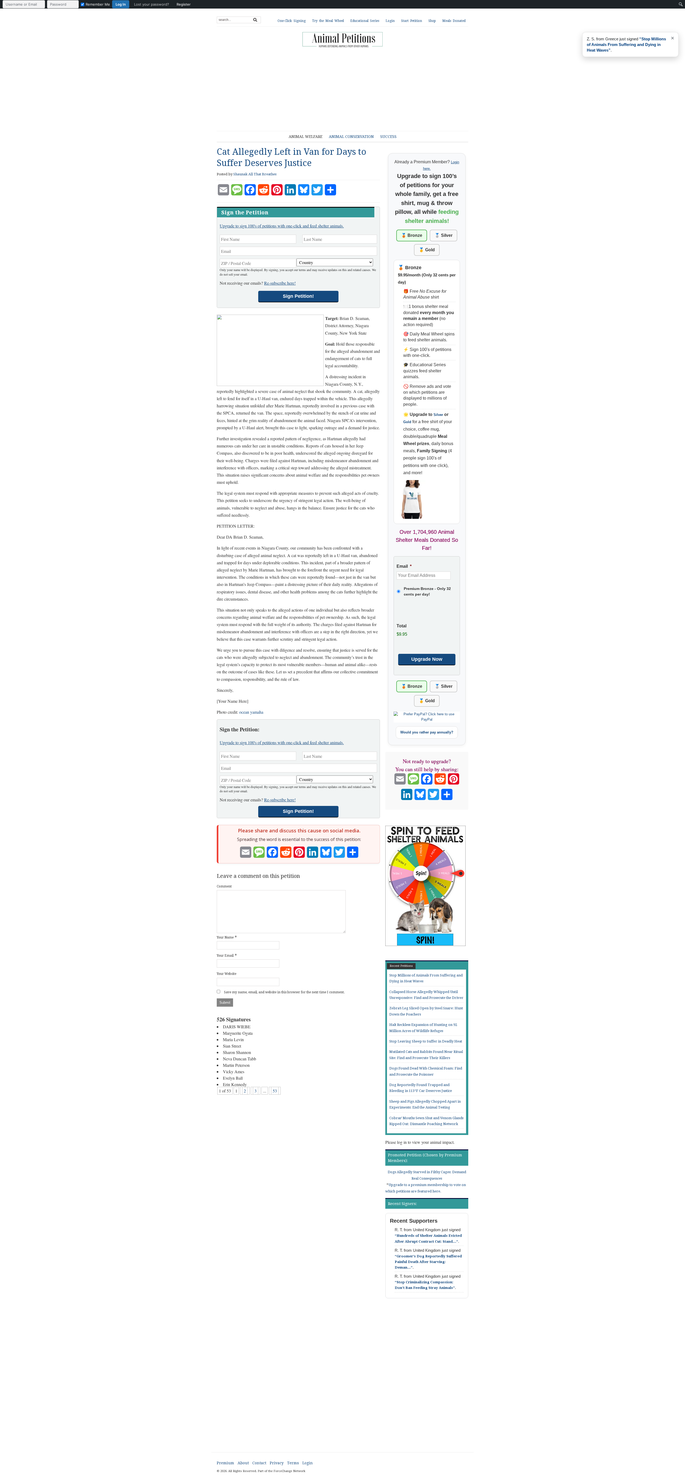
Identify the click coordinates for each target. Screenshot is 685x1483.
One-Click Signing (291, 21)
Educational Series (364, 21)
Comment (224, 886)
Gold (407, 422)
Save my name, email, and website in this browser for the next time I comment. (284, 992)
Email (404, 566)
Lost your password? (151, 4)
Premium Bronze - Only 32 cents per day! (427, 591)
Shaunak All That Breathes (254, 174)
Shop (432, 21)
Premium (225, 1463)
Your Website (226, 974)
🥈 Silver (443, 235)
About (243, 1463)
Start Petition (411, 21)
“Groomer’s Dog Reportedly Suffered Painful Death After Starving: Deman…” (428, 1261)
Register (184, 4)
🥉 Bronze (411, 235)
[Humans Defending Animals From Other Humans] (342, 40)
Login (390, 21)
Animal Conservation (351, 136)
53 (275, 1091)
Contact (259, 1463)
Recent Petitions (401, 966)
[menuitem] (98, 4)
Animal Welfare (305, 136)
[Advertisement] (346, 86)
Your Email (225, 955)
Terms (293, 1463)
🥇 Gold (427, 250)
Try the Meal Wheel (328, 21)
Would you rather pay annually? (426, 732)
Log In (121, 4)
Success (388, 136)
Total (401, 626)
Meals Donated (454, 21)
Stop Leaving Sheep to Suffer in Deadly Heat (425, 1041)
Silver (438, 415)
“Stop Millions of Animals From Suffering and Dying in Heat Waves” (626, 44)
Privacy (277, 1463)
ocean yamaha (251, 712)
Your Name (225, 937)
